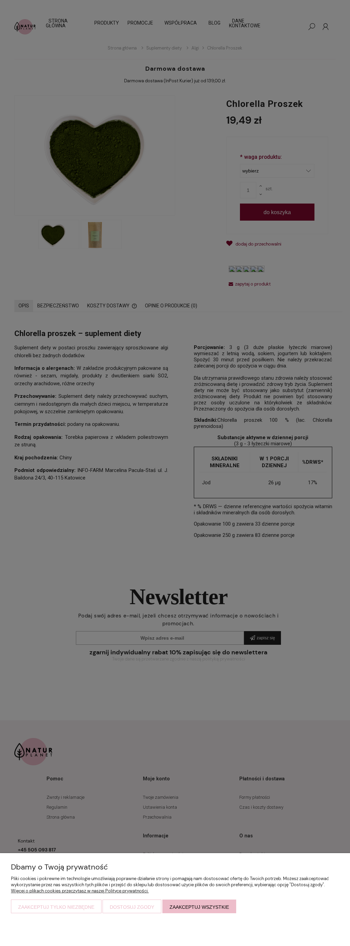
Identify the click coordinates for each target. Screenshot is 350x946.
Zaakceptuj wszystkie (199, 907)
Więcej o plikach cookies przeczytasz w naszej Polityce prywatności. (80, 891)
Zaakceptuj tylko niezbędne (56, 907)
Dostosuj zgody (132, 907)
